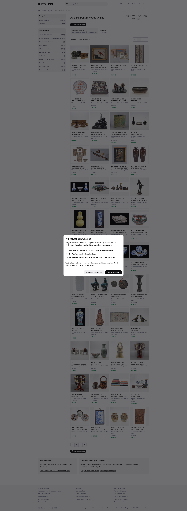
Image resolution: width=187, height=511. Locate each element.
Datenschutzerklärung (99, 263)
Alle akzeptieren (113, 272)
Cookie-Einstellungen (94, 272)
